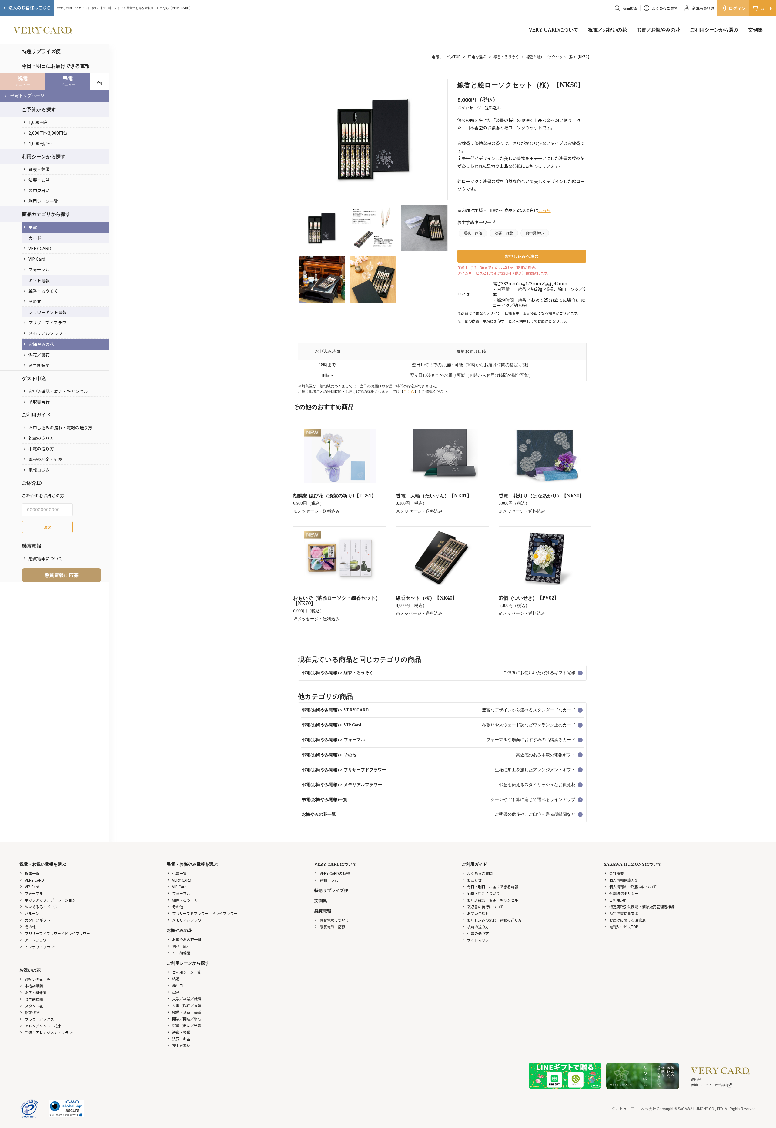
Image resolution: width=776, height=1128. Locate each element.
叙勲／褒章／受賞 (186, 1012)
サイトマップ (478, 939)
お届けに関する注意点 (627, 919)
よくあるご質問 (480, 873)
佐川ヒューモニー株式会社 (709, 1085)
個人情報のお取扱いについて (633, 886)
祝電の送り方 (41, 438)
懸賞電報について (45, 558)
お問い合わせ (478, 913)
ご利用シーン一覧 (186, 972)
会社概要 (616, 873)
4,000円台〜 (40, 143)
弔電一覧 (179, 873)
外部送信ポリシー (623, 893)
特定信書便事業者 (623, 913)
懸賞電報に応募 (62, 575)
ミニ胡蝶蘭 (39, 365)
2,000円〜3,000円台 (47, 133)
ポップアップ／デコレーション (50, 899)
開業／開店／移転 (186, 1018)
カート (766, 8)
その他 (34, 301)
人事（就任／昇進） (188, 1005)
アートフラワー (37, 939)
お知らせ (474, 879)
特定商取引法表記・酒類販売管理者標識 (642, 906)
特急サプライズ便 (41, 51)
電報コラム (39, 470)
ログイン (737, 8)
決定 (47, 527)
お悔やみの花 (41, 344)
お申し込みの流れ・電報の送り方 (60, 427)
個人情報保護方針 (623, 879)
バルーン (32, 913)
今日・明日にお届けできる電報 (56, 65)
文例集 (755, 30)
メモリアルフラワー (47, 333)
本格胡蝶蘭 (34, 985)
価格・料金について (483, 893)
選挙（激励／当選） (188, 1025)
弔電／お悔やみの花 (658, 30)
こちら (544, 210)
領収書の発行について (485, 906)
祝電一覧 (32, 873)
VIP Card (36, 259)
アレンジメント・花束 (43, 1025)
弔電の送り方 (41, 449)
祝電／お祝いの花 (607, 30)
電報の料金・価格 (45, 459)
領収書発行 (39, 402)
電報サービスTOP (446, 56)
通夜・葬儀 (39, 169)
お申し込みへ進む (522, 256)
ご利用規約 (618, 899)
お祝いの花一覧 (37, 979)
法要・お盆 (39, 180)
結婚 (175, 978)
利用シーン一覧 (43, 201)
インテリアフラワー (41, 946)
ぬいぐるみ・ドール (41, 906)
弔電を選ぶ (477, 56)
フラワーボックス (39, 1019)
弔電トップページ (27, 95)
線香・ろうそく (43, 291)
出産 (175, 992)
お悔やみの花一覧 (186, 939)
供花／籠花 (39, 355)
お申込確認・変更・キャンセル (58, 391)
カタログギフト (37, 919)
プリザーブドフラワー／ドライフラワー (57, 933)
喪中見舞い (39, 190)
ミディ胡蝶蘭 (35, 992)
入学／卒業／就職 (186, 998)
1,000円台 (38, 122)
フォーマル (39, 269)
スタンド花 (34, 1005)
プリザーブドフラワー (49, 323)
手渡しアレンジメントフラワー (50, 1032)
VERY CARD (39, 248)
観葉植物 (32, 1012)
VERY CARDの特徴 (335, 873)
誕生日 (177, 985)
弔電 (32, 227)
